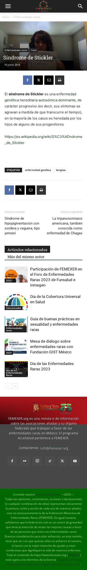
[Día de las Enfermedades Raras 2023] (16, 369)
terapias (61, 170)
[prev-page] (7, 386)
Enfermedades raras (26, 17)
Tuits (34, 50)
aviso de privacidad (48, 494)
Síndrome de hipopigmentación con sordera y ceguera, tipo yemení (22, 225)
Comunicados (13, 308)
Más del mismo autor (26, 256)
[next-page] (15, 386)
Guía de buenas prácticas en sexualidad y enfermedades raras (55, 324)
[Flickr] (24, 461)
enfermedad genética (38, 170)
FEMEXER (74, 555)
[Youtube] (75, 461)
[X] (38, 80)
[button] (7, 6)
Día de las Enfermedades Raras (14, 373)
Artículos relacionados (27, 249)
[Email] (49, 80)
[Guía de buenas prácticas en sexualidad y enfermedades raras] (16, 324)
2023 (9, 280)
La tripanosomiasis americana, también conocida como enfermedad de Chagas (64, 225)
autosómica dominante (57, 100)
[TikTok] (50, 461)
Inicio (5, 17)
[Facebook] (27, 80)
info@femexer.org (54, 448)
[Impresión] (59, 80)
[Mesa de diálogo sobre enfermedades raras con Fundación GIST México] (16, 347)
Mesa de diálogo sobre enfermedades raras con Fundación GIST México (51, 346)
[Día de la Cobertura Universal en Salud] (16, 302)
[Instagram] (37, 461)
